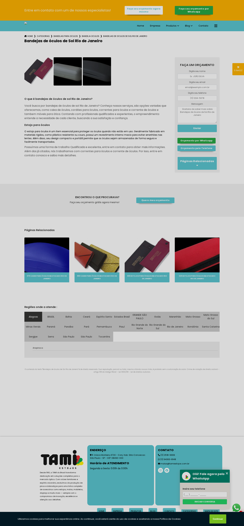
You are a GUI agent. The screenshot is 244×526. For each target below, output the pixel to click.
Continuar (218, 519)
